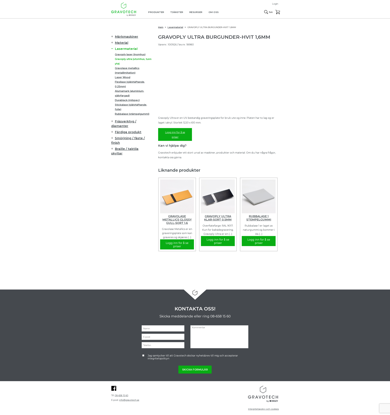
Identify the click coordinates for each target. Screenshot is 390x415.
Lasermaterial (175, 27)
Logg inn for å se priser (175, 135)
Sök (268, 12)
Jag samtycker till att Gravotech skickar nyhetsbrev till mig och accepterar (193, 357)
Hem (160, 27)
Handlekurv (277, 12)
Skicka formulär (195, 369)
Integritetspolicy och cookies (263, 409)
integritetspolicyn (158, 358)
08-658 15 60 (220, 316)
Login (275, 3)
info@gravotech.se (129, 400)
